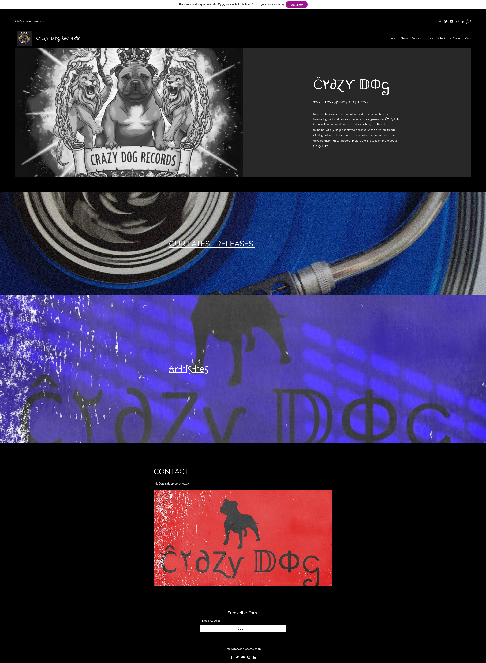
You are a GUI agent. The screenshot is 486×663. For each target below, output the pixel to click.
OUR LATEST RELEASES (212, 243)
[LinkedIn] (463, 21)
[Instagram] (457, 21)
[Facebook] (440, 21)
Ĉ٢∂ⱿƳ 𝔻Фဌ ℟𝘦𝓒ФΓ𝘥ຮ (58, 38)
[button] (468, 21)
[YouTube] (451, 21)
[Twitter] (446, 21)
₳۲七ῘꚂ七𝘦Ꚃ (188, 368)
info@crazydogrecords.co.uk (32, 21)
